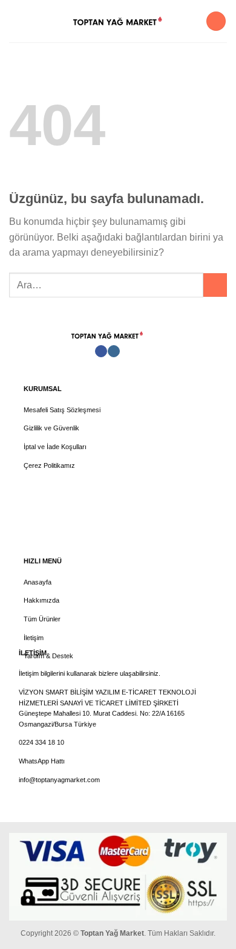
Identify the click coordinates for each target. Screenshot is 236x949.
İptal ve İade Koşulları (55, 446)
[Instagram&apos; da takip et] (114, 351)
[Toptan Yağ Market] (118, 21)
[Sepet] (216, 21)
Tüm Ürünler (42, 619)
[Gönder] (215, 285)
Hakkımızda (41, 600)
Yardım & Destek (48, 655)
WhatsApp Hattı (42, 761)
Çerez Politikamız (49, 465)
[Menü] (16, 21)
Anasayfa (37, 582)
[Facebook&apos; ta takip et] (101, 351)
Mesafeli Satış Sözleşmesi (62, 409)
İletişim (34, 637)
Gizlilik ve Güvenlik (51, 428)
